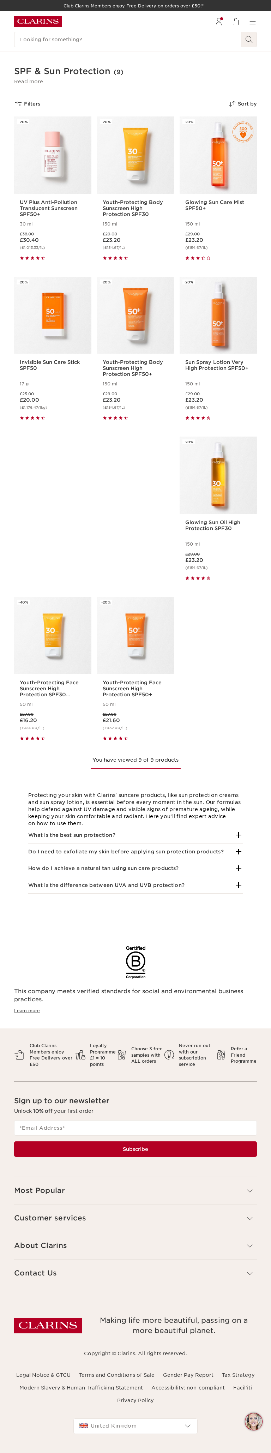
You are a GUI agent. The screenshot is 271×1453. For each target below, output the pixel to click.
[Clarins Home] (38, 22)
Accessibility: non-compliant (188, 1388)
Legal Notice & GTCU (43, 1375)
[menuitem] (219, 21)
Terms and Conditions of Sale (117, 1375)
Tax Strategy (238, 1375)
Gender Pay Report (188, 1375)
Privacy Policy (135, 1400)
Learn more (27, 1010)
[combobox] (135, 1426)
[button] (28, 81)
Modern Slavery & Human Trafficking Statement (81, 1388)
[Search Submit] (249, 39)
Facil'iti (242, 1388)
